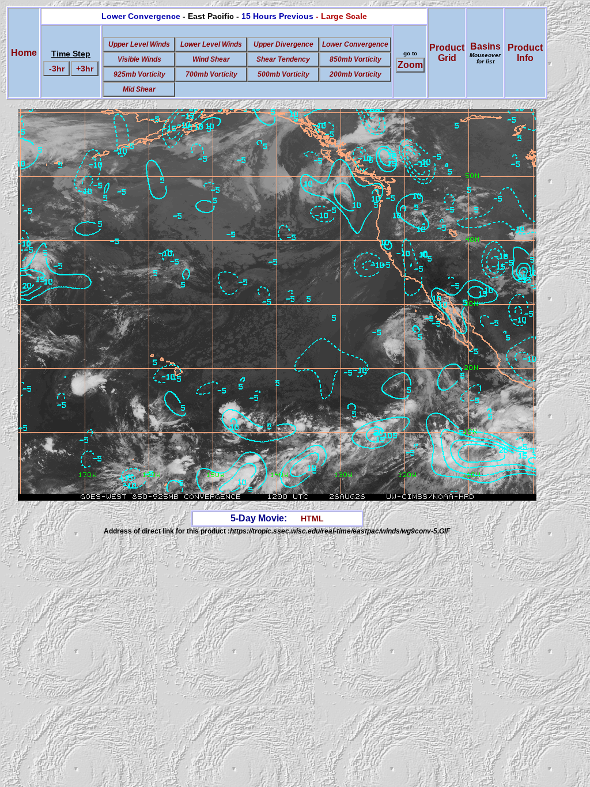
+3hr (84, 68)
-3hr (57, 68)
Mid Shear (139, 89)
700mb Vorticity (211, 74)
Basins (485, 53)
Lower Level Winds (211, 44)
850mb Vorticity (355, 59)
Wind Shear (211, 59)
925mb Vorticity (139, 74)
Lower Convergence (355, 44)
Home (24, 53)
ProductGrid (446, 53)
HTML (312, 518)
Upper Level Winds (139, 44)
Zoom (410, 65)
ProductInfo (525, 53)
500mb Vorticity (283, 74)
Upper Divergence (283, 44)
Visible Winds (139, 59)
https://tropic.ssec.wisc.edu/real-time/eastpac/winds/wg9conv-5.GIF (340, 531)
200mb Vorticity (355, 74)
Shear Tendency (283, 59)
